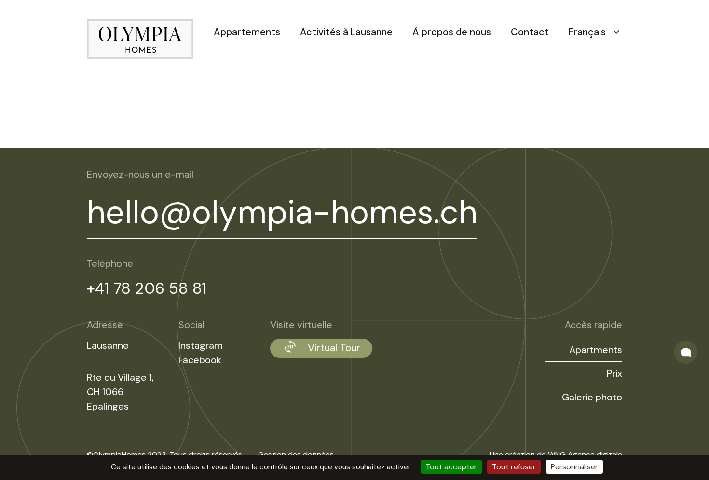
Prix (614, 373)
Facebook (199, 360)
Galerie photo (592, 397)
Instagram (200, 345)
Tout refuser (514, 467)
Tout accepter (451, 467)
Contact (530, 32)
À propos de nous (451, 32)
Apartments (595, 349)
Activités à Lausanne (346, 32)
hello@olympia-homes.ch (282, 212)
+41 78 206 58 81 (146, 288)
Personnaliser (574, 467)
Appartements (247, 32)
